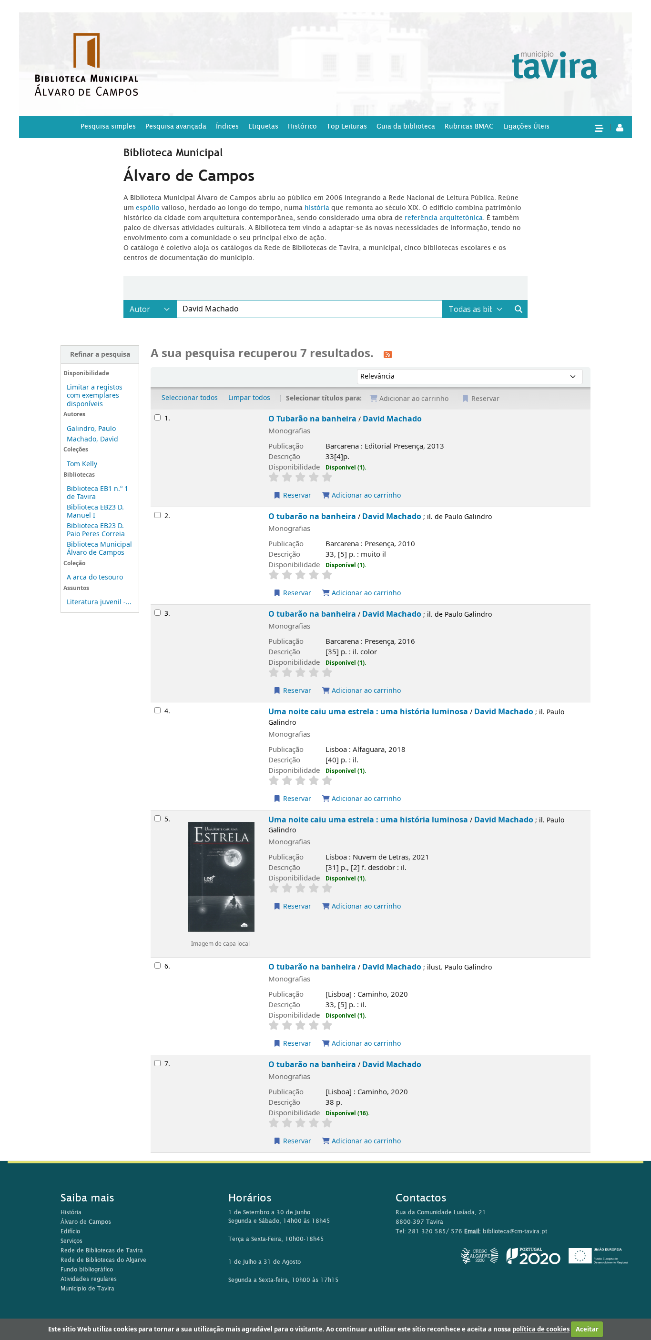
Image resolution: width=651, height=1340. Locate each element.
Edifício (70, 1231)
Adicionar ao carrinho (365, 495)
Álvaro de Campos (86, 1221)
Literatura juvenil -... (99, 602)
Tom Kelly (82, 464)
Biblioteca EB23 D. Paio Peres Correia (96, 530)
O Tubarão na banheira (312, 418)
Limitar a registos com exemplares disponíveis (94, 395)
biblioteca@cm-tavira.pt (515, 1231)
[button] (598, 128)
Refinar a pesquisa (100, 355)
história (317, 207)
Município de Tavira (87, 1288)
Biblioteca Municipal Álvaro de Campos (99, 549)
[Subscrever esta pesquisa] (387, 354)
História (71, 1212)
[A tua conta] (619, 127)
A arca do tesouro (95, 577)
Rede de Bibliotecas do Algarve (103, 1259)
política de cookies (541, 1329)
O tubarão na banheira (312, 516)
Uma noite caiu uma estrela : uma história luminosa (368, 711)
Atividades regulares (89, 1278)
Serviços (71, 1240)
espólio (149, 207)
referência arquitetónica (444, 217)
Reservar (296, 495)
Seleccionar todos (190, 398)
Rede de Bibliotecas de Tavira (102, 1250)
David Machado (392, 418)
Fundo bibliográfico (87, 1269)
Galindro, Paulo (91, 429)
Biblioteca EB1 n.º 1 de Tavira (97, 493)
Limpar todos (249, 398)
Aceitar (587, 1329)
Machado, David (92, 439)
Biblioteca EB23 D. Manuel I (95, 511)
